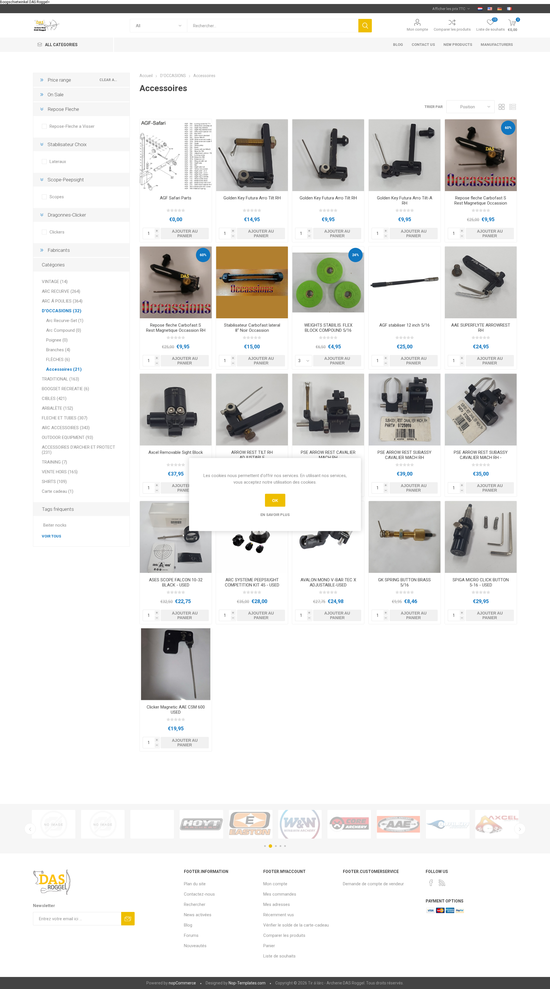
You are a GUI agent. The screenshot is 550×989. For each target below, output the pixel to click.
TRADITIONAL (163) (60, 379)
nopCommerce (182, 983)
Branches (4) (58, 349)
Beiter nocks (54, 525)
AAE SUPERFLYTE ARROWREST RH (480, 328)
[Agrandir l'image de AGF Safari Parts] (176, 155)
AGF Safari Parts (175, 198)
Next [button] (520, 829)
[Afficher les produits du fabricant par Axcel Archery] (250, 824)
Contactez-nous (199, 894)
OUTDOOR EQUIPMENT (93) (67, 437)
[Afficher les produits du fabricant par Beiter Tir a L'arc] (349, 824)
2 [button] (269, 846)
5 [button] (285, 846)
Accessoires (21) (64, 369)
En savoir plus (275, 515)
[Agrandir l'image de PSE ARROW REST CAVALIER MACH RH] (328, 410)
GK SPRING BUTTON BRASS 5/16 (404, 582)
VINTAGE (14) (55, 281)
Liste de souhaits (279, 956)
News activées (197, 914)
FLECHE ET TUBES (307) (64, 418)
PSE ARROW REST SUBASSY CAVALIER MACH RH (404, 455)
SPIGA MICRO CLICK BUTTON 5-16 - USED (481, 582)
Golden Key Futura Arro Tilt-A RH (404, 200)
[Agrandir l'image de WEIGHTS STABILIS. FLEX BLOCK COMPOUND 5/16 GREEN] (328, 282)
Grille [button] (502, 106)
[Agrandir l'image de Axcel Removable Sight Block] (176, 410)
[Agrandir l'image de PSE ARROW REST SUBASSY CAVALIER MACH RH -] (481, 410)
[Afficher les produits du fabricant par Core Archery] (103, 824)
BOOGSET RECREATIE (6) (65, 388)
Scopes (57, 196)
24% (355, 255)
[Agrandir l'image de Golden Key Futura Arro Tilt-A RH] (405, 155)
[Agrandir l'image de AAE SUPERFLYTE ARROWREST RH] (481, 282)
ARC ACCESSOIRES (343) (66, 427)
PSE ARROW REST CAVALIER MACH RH (328, 455)
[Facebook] (431, 882)
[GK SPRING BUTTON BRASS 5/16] (405, 537)
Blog (188, 925)
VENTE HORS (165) (60, 471)
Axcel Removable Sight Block (175, 452)
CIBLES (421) (54, 398)
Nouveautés (195, 945)
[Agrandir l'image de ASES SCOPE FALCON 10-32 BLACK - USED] (176, 537)
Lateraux (58, 161)
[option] (53, 824)
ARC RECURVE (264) (61, 291)
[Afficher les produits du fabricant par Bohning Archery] (448, 824)
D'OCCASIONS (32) (61, 310)
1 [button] (265, 846)
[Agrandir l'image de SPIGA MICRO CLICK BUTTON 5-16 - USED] (481, 537)
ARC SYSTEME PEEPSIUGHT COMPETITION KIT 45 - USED (252, 582)
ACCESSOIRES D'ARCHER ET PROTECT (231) (78, 450)
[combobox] (272, 25)
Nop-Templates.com (247, 983)
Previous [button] (30, 829)
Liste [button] (512, 106)
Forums (191, 935)
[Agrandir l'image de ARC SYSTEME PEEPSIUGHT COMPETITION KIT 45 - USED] (252, 537)
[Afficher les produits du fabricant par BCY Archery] (300, 824)
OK (275, 500)
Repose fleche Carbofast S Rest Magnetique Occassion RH (175, 328)
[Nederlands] (480, 8)
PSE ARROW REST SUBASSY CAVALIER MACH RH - (481, 455)
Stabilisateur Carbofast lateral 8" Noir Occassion (252, 328)
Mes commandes (279, 894)
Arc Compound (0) (63, 330)
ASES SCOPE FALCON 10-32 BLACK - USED (176, 582)
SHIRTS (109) (54, 481)
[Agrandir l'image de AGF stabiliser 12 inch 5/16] (405, 282)
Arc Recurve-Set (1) (64, 320)
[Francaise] (509, 8)
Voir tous (51, 536)
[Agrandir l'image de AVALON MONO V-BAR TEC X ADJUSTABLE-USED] (328, 537)
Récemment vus (278, 914)
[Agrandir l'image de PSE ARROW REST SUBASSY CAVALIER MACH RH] (405, 410)
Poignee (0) (57, 340)
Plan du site (195, 883)
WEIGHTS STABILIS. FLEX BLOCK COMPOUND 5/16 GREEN (328, 330)
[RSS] (442, 882)
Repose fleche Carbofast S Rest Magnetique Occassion (480, 200)
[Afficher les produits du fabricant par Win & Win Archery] (53, 824)
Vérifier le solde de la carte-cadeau (296, 925)
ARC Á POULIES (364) (62, 301)
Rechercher (365, 25)
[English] (489, 8)
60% (508, 127)
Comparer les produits (452, 29)
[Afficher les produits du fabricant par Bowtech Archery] (497, 824)
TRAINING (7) (54, 462)
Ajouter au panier (185, 233)
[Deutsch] (499, 8)
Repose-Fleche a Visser (72, 126)
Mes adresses (276, 904)
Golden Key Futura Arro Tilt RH (252, 198)
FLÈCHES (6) (58, 359)
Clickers (57, 232)
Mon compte (417, 29)
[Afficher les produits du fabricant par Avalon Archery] (201, 824)
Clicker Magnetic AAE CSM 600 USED (176, 710)
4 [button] (280, 846)
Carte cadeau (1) (57, 491)
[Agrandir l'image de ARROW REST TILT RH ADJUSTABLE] (252, 410)
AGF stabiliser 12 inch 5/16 (404, 325)
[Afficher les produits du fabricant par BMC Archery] (398, 824)
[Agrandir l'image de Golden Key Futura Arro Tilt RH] (252, 155)
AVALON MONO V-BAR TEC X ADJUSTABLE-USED (328, 582)
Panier (269, 945)
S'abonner (128, 918)
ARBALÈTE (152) (57, 408)
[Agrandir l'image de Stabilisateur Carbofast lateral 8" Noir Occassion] (252, 282)
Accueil (146, 75)
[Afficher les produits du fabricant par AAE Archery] (152, 824)
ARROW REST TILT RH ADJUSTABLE (252, 455)
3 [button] (275, 846)
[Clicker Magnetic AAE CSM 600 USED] (176, 664)
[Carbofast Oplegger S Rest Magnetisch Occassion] (481, 155)
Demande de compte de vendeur (373, 883)
